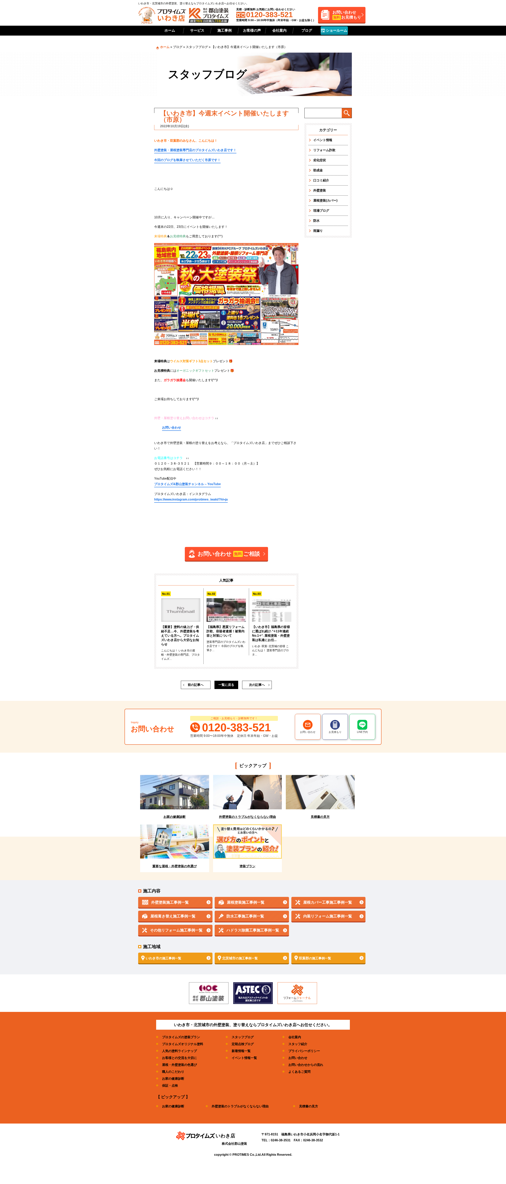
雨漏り (318, 230)
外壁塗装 (319, 190)
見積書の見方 (308, 1106)
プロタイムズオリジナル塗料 (182, 1044)
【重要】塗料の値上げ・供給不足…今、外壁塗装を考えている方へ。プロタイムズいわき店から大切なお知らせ (180, 635)
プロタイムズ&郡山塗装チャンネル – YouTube (187, 484)
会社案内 (279, 30)
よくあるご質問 (299, 1071)
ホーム (169, 30)
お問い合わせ (171, 427)
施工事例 (224, 30)
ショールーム (336, 30)
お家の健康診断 (173, 1078)
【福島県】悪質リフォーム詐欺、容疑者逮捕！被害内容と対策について (226, 631)
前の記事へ (196, 684)
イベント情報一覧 (244, 1058)
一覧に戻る (226, 684)
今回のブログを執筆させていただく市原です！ (187, 160)
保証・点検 (170, 1085)
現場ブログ (321, 210)
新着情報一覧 (241, 1051)
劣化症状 (319, 160)
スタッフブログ (197, 47)
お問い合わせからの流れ (305, 1064)
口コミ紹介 (321, 180)
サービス (197, 30)
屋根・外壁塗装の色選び (179, 1064)
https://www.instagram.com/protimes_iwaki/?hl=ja (191, 499)
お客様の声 (252, 30)
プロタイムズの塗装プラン (181, 1037)
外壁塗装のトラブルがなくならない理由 (240, 1106)
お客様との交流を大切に (179, 1058)
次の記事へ (257, 684)
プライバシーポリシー (304, 1051)
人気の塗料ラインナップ (179, 1051)
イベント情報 (322, 140)
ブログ (306, 30)
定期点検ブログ (243, 1044)
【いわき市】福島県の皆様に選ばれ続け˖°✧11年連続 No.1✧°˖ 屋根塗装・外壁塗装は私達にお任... (271, 633)
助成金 (318, 170)
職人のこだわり (173, 1071)
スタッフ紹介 (297, 1044)
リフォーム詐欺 (324, 150)
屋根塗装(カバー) (325, 200)
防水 (316, 220)
